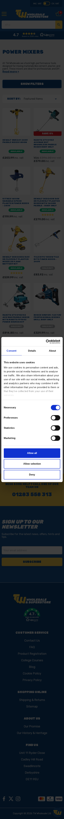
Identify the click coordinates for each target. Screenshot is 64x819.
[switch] (55, 417)
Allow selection (32, 463)
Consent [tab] (11, 350)
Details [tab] (32, 350)
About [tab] (52, 350)
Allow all (32, 453)
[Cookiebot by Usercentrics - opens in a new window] (46, 341)
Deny (32, 474)
